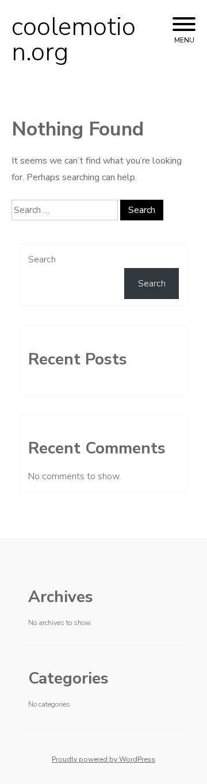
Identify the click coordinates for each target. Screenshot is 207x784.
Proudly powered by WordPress (103, 759)
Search (42, 259)
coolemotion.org (74, 39)
